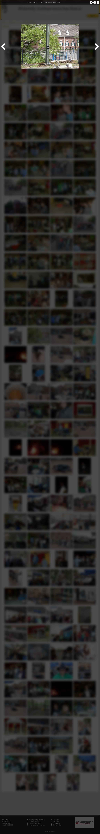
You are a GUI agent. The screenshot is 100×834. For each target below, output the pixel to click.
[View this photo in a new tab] (94, 2)
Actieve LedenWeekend (53, 2)
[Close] (98, 2)
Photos (29, 2)
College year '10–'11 (38, 2)
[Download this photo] (91, 2)
